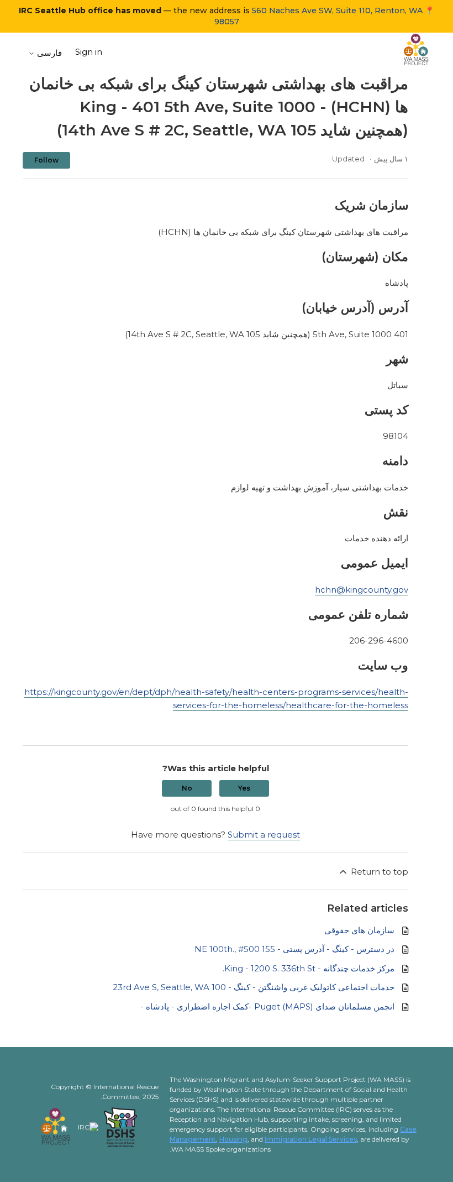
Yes (244, 788)
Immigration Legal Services (311, 1139)
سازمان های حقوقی (359, 930)
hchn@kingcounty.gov (361, 589)
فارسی (48, 52)
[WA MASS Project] (416, 52)
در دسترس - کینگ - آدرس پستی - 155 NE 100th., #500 (294, 949)
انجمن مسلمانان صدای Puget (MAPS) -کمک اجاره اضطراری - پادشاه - (267, 1006)
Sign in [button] (88, 51)
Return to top (378, 871)
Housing (233, 1139)
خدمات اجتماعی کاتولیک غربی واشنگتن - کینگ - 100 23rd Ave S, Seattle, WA (253, 987)
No (187, 788)
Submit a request (264, 834)
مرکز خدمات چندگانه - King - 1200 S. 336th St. (308, 968)
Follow (46, 160)
